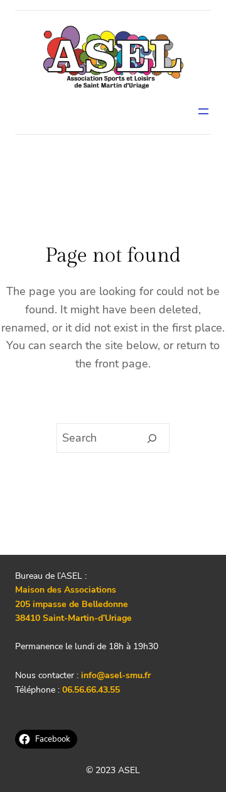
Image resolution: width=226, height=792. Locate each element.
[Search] (152, 438)
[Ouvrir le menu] (203, 111)
